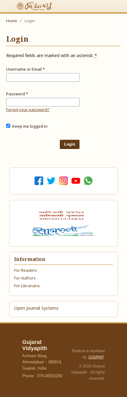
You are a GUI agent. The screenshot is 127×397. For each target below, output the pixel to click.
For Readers (25, 270)
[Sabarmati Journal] (63, 231)
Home (11, 21)
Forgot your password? (28, 110)
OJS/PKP (96, 357)
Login (69, 144)
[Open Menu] (6, 6)
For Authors (25, 278)
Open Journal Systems (36, 309)
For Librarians (27, 286)
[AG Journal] (62, 215)
